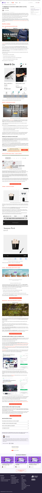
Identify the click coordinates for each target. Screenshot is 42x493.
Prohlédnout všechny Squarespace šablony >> (15, 265)
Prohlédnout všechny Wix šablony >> (15, 415)
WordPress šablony (6, 23)
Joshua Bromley (7, 10)
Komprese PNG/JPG (14, 477)
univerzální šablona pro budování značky (9, 26)
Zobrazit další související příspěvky (21, 470)
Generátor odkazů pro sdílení (15, 479)
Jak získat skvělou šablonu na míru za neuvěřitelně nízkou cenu (20, 20)
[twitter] (33, 479)
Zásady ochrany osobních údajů (26, 485)
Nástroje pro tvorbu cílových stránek (5, 479)
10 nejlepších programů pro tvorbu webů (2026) (20, 464)
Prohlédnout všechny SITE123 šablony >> (15, 333)
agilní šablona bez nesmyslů (8, 102)
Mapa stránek (23, 483)
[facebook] (32, 479)
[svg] (9, 443)
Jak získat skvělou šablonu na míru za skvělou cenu (35, 10)
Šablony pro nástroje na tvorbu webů (35, 9)
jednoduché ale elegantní (8, 186)
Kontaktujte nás (24, 479)
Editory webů (2, 477)
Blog (22, 478)
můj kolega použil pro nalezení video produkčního (23, 343)
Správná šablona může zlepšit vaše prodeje (34, 12)
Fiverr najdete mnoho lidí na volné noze (10, 346)
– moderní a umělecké (12, 153)
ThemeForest (3, 43)
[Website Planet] (2, 4)
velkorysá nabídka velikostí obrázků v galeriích (11, 267)
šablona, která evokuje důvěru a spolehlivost (12, 300)
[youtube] (34, 479)
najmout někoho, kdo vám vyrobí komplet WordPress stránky (20, 345)
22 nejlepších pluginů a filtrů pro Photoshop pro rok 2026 (34, 464)
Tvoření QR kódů (13, 478)
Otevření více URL (13, 483)
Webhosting (2, 478)
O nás (22, 477)
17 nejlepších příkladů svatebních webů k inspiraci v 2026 (7, 464)
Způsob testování (24, 484)
